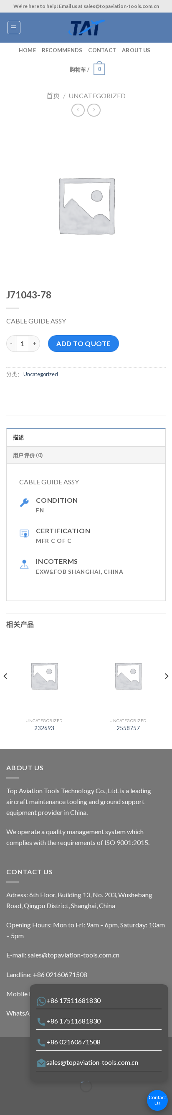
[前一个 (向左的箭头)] (8, 1100)
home (27, 50)
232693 (44, 728)
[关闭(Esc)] (8, 1065)
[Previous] (6, 692)
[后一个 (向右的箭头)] (32, 1100)
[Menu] (14, 27)
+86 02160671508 (73, 1042)
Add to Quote (83, 343)
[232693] (44, 675)
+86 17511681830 (73, 1000)
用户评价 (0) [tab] (28, 455)
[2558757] (128, 675)
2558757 (128, 728)
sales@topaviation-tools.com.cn (92, 1062)
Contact (102, 50)
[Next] (166, 692)
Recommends (62, 50)
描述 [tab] (18, 437)
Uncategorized (97, 95)
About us (136, 50)
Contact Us (157, 1100)
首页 (53, 95)
